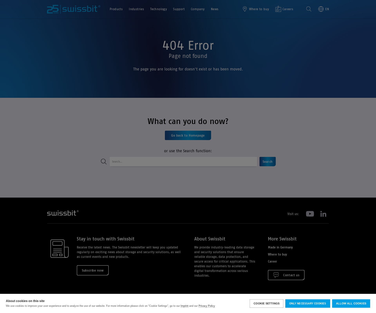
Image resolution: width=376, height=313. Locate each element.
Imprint (184, 305)
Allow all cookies (351, 303)
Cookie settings (266, 303)
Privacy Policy (207, 305)
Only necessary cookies (307, 303)
